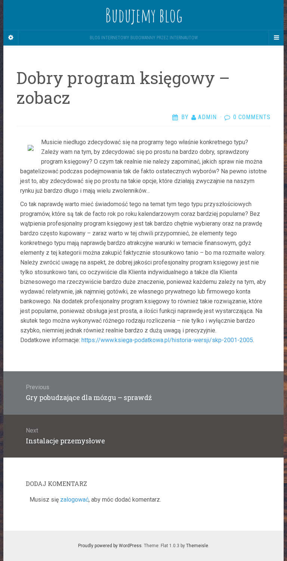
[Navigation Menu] (276, 37)
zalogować (74, 499)
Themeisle (197, 545)
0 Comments (252, 117)
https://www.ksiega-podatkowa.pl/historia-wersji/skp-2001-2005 (167, 340)
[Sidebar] (10, 37)
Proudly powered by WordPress (110, 545)
